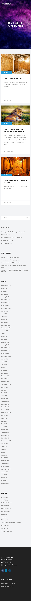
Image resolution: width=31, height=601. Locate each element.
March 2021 (4, 339)
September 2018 (6, 412)
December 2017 (5, 435)
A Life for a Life (15, 263)
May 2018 (4, 424)
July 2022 (4, 314)
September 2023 (6, 285)
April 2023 (4, 291)
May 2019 (4, 393)
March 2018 (4, 429)
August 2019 (4, 387)
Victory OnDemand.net (7, 586)
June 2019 (4, 390)
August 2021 (4, 331)
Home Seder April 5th (7, 240)
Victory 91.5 (4, 528)
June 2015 (4, 475)
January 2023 (5, 297)
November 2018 (5, 407)
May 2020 (4, 367)
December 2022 (5, 299)
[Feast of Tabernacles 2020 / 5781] (15, 78)
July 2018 (4, 418)
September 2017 (6, 441)
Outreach (4, 517)
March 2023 (4, 294)
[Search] (27, 218)
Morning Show (5, 511)
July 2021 (4, 333)
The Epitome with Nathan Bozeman (11, 522)
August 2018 (4, 415)
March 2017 (4, 458)
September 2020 (6, 356)
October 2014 (5, 483)
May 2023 (4, 288)
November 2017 (5, 438)
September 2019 (6, 384)
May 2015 (4, 477)
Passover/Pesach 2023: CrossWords (11, 237)
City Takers (4, 500)
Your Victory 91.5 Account (8, 583)
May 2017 (4, 452)
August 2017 (4, 443)
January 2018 (5, 432)
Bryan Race (4, 497)
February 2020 (5, 376)
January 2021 (5, 345)
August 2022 (4, 311)
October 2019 (5, 381)
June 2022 (4, 316)
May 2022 (4, 319)
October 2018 (5, 410)
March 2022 (4, 322)
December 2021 (5, 325)
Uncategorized (5, 525)
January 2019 (5, 401)
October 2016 (5, 466)
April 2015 (4, 480)
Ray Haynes (4, 519)
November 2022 (5, 302)
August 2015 (4, 472)
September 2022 (6, 308)
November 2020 (5, 350)
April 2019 (4, 395)
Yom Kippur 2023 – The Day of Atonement (13, 232)
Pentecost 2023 (5, 234)
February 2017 (5, 460)
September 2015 (6, 469)
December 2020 (5, 347)
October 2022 (5, 305)
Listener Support (6, 508)
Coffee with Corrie (6, 503)
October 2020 (5, 353)
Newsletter (4, 514)
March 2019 (4, 398)
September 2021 (6, 328)
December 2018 (5, 404)
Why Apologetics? (15, 260)
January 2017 (5, 463)
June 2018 (4, 421)
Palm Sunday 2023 (6, 243)
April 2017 (4, 455)
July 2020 (4, 362)
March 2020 (4, 373)
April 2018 (4, 427)
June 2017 (4, 449)
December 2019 (5, 378)
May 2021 (4, 336)
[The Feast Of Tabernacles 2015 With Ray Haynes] (15, 181)
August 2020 (4, 359)
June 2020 (4, 364)
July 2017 (4, 446)
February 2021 (5, 342)
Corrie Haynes (5, 505)
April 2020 (4, 370)
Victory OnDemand (6, 531)
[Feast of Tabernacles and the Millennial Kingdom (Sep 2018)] (15, 130)
